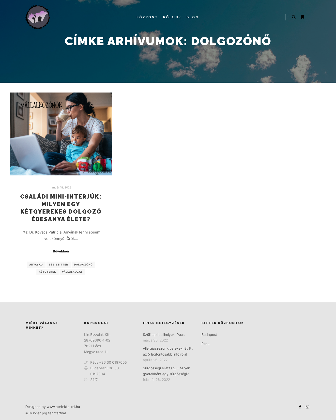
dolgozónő (83, 264)
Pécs (205, 344)
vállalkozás (72, 271)
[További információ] (302, 17)
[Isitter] (37, 17)
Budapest (209, 334)
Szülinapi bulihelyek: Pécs (163, 334)
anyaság (36, 264)
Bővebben (61, 251)
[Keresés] (293, 17)
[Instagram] (307, 407)
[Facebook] (300, 407)
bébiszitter (58, 264)
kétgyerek (47, 271)
